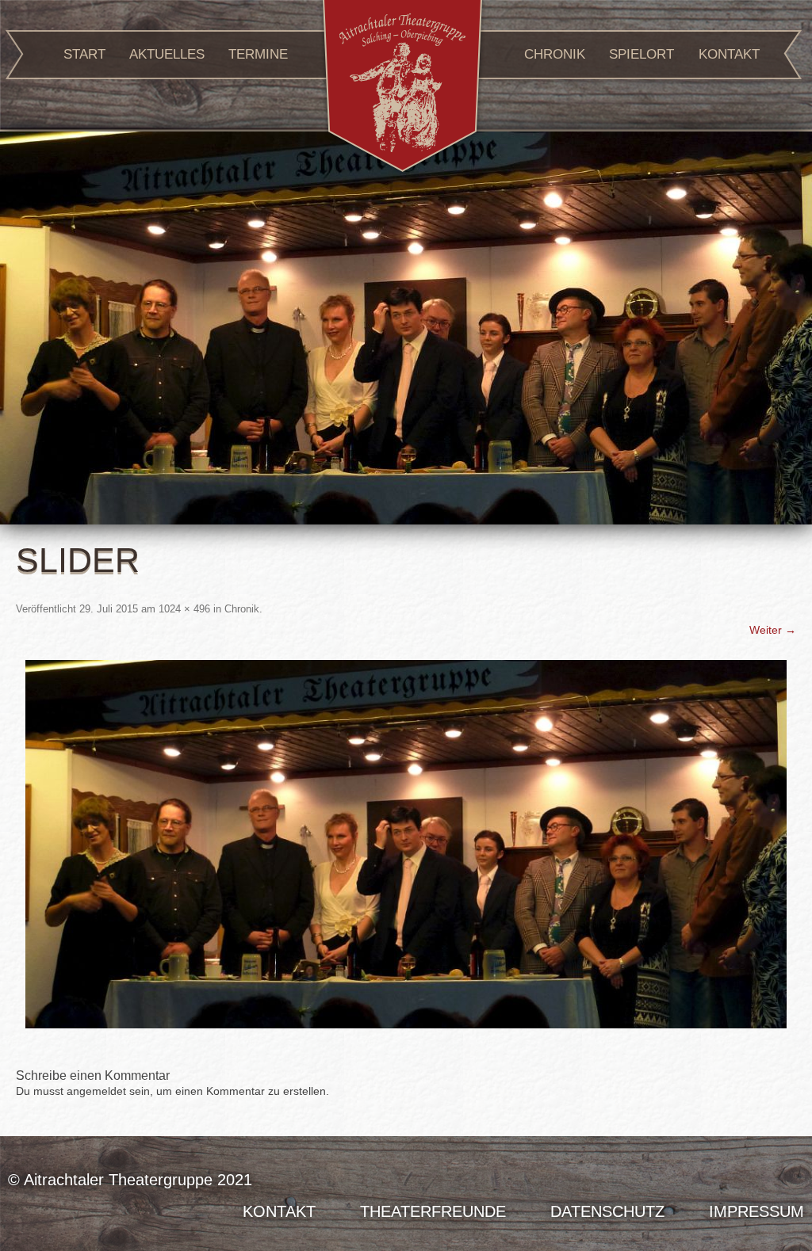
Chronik (554, 54)
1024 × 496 (184, 609)
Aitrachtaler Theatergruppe (402, 88)
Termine (258, 54)
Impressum (756, 1211)
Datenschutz (607, 1211)
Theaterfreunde (433, 1211)
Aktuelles (167, 54)
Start (84, 54)
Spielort (641, 54)
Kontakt (729, 54)
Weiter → (772, 630)
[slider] (406, 844)
